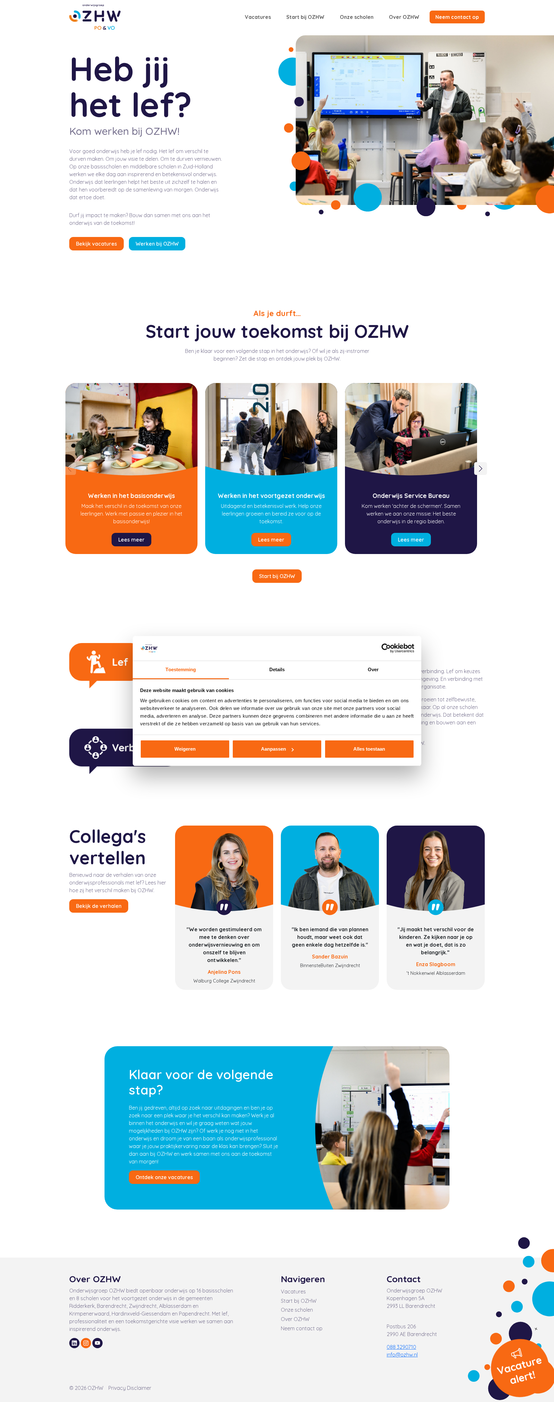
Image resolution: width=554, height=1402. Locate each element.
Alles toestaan (369, 749)
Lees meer (131, 539)
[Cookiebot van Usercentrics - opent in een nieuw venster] (386, 648)
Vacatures (258, 17)
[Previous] (69, 468)
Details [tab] (277, 669)
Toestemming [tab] (180, 669)
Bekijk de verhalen (99, 906)
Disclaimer (139, 1388)
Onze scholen (357, 17)
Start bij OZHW (305, 17)
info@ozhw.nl (402, 1354)
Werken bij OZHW (157, 243)
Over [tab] (373, 669)
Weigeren (185, 749)
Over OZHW (404, 17)
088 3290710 (401, 1347)
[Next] (480, 468)
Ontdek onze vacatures (164, 1177)
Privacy (117, 1388)
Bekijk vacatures (96, 243)
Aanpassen (273, 749)
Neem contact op (457, 17)
